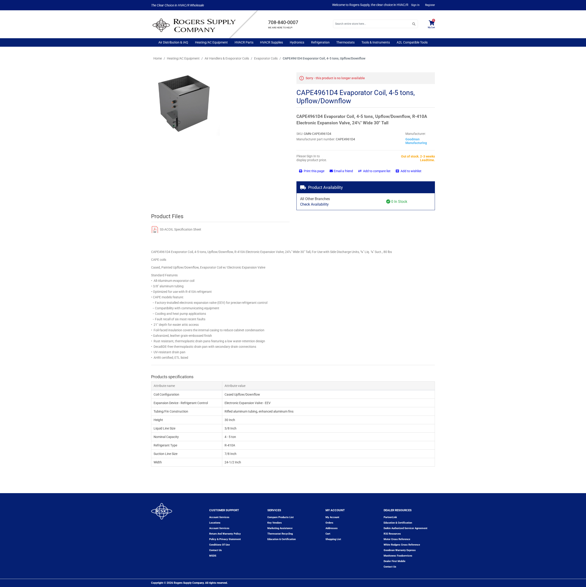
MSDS (212, 555)
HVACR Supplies (271, 42)
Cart (328, 533)
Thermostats (345, 42)
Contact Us (390, 566)
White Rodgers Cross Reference (402, 544)
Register (430, 5)
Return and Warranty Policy (225, 533)
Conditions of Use (219, 544)
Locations (214, 522)
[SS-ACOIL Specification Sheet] (155, 229)
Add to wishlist (410, 171)
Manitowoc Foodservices (398, 555)
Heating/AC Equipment (211, 42)
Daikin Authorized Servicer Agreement (405, 528)
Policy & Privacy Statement (225, 539)
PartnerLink (390, 517)
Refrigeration (320, 42)
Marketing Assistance (280, 528)
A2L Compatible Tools (412, 42)
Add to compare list (376, 171)
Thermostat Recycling (280, 533)
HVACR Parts (244, 42)
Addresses (332, 528)
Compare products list (280, 517)
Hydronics (297, 42)
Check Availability (314, 204)
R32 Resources (392, 533)
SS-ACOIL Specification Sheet (180, 229)
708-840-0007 (283, 22)
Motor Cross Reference (397, 539)
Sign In (415, 5)
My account (332, 517)
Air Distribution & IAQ (173, 42)
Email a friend (343, 171)
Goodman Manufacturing (416, 141)
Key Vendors (274, 522)
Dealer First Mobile (394, 561)
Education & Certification (281, 539)
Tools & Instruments (375, 42)
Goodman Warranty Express (400, 550)
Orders (329, 522)
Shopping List (333, 539)
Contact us (215, 550)
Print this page (313, 171)
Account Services (219, 517)
